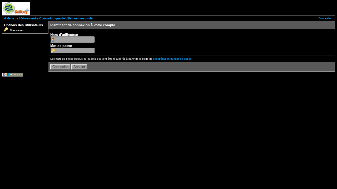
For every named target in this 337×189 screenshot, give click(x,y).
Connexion (325, 18)
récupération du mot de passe (172, 58)
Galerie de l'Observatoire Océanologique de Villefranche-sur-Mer (48, 18)
